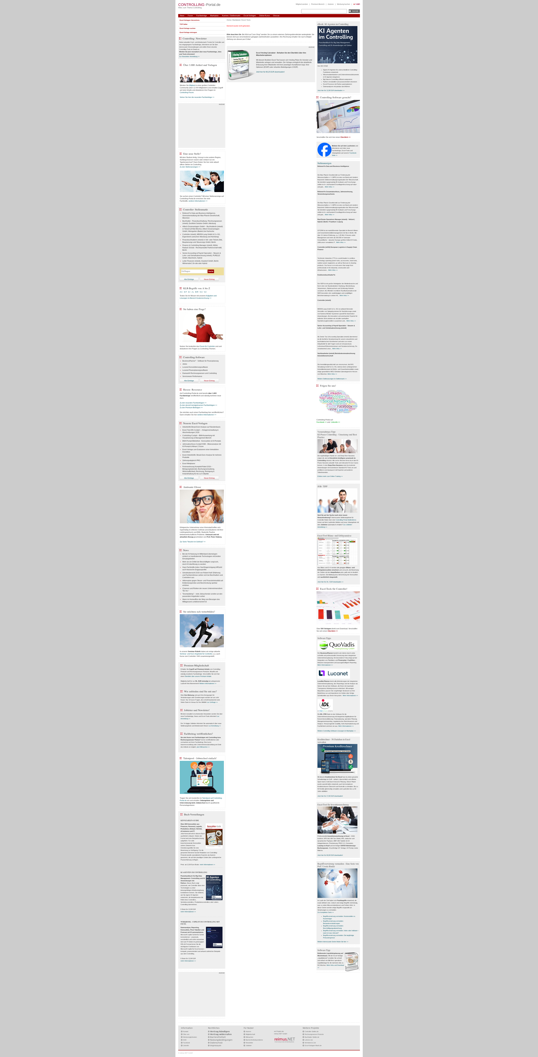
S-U (201, 292)
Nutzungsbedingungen (221, 1040)
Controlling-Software (194, 357)
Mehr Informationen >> (325, 665)
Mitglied (192, 85)
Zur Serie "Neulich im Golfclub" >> (193, 542)
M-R (196, 292)
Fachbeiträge (201, 16)
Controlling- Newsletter (195, 38)
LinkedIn (186, 1045)
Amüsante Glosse (192, 487)
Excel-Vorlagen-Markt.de (313, 1045)
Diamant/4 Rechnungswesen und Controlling (199, 373)
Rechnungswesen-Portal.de (314, 1034)
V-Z (205, 292)
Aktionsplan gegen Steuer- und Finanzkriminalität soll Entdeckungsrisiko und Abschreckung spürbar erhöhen (202, 583)
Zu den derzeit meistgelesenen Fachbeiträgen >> (198, 405)
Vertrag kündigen (220, 1031)
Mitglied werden (302, 4)
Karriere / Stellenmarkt (231, 16)
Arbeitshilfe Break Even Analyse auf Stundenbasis (201, 427)
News (182, 16)
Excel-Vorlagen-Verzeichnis (190, 20)
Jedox (184, 364)
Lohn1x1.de (309, 1040)
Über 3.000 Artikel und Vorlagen (200, 65)
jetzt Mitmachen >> (203, 747)
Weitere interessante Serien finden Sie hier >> (332, 941)
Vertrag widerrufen (221, 1034)
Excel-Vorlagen (250, 16)
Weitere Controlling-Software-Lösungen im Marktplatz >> (336, 731)
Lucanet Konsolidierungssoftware (195, 367)
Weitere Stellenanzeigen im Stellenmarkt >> (332, 379)
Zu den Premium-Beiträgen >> (191, 408)
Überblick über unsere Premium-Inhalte (198, 676)
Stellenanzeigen (324, 163)
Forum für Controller (207, 346)
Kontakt (185, 1031)
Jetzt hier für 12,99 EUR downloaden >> (331, 90)
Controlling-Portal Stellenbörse (346, 520)
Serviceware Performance (192, 376)
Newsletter (249, 1043)
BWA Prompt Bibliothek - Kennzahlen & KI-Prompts (201, 441)
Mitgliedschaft (250, 1034)
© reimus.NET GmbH (185, 1053)
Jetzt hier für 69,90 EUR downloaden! (330, 855)
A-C (181, 292)
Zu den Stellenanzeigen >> (190, 167)
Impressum (215, 1045)
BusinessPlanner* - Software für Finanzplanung (200, 361)
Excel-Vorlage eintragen (188, 32)
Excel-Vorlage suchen (187, 28)
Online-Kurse (264, 16)
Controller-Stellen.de (311, 1031)
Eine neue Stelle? (192, 153)
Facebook (186, 1043)
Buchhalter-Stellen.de (312, 1037)
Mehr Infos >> (329, 187)
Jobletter (249, 1045)
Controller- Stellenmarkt (195, 209)
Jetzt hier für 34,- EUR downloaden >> (330, 582)
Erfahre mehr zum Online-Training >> (330, 476)
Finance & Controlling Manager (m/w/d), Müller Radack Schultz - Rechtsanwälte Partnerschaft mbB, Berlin (202, 247)
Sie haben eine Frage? (194, 309)
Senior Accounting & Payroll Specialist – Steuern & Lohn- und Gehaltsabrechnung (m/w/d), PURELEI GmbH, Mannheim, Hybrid (201, 255)
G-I (189, 292)
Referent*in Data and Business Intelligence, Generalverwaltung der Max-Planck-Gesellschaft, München (201, 215)
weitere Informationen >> (198, 201)
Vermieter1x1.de (310, 1043)
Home (229, 20)
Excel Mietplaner (188, 464)
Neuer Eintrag (209, 279)
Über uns (186, 1034)
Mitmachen (249, 1037)
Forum (190, 16)
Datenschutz (216, 1043)
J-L (193, 292)
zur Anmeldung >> (215, 726)
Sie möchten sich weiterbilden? (199, 611)
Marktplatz (214, 16)
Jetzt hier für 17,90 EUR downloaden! (330, 796)
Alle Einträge (189, 279)
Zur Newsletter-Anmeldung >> (189, 56)
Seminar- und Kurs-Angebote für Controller (196, 654)
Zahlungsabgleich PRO (191, 460)
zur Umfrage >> (212, 702)
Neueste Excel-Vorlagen (195, 423)
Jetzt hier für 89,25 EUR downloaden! (270, 72)
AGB (184, 1040)
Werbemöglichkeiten (190, 1037)
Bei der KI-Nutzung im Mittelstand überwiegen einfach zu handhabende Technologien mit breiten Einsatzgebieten (201, 556)
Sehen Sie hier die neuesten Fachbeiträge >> (197, 97)
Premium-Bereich (317, 4)
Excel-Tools (246, 20)
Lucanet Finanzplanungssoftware (195, 370)
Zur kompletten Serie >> (325, 912)
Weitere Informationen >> (207, 683)
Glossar (276, 16)
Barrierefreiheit (218, 1037)
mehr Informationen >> (207, 864)
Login (358, 4)
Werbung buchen (343, 4)
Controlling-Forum (187, 92)
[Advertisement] (201, 126)
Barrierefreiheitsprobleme (254, 1040)
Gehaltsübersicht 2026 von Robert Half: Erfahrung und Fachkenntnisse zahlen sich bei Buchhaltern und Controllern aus (202, 575)
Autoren (331, 4)
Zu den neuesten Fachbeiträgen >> (193, 403)
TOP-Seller (183, 24)
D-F (185, 292)
